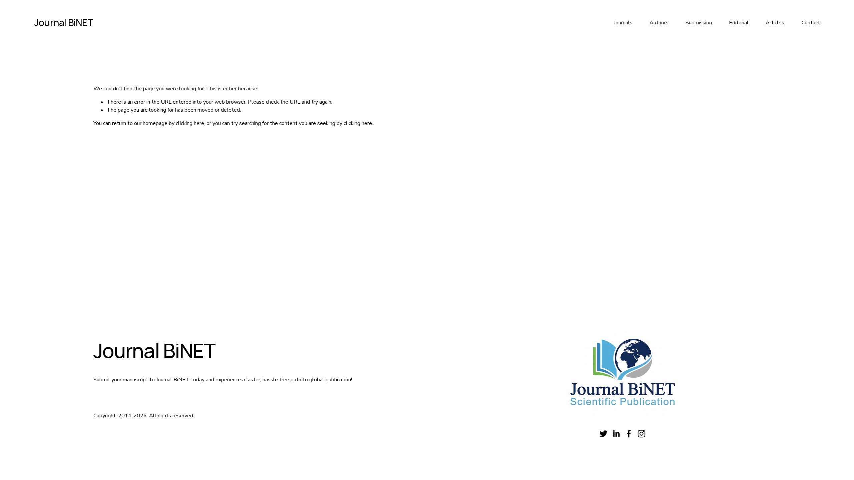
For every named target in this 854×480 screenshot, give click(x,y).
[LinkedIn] (616, 434)
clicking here (190, 123)
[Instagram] (641, 434)
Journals (623, 22)
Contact (811, 22)
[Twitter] (603, 434)
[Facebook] (629, 434)
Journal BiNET (63, 22)
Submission (699, 22)
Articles (775, 22)
